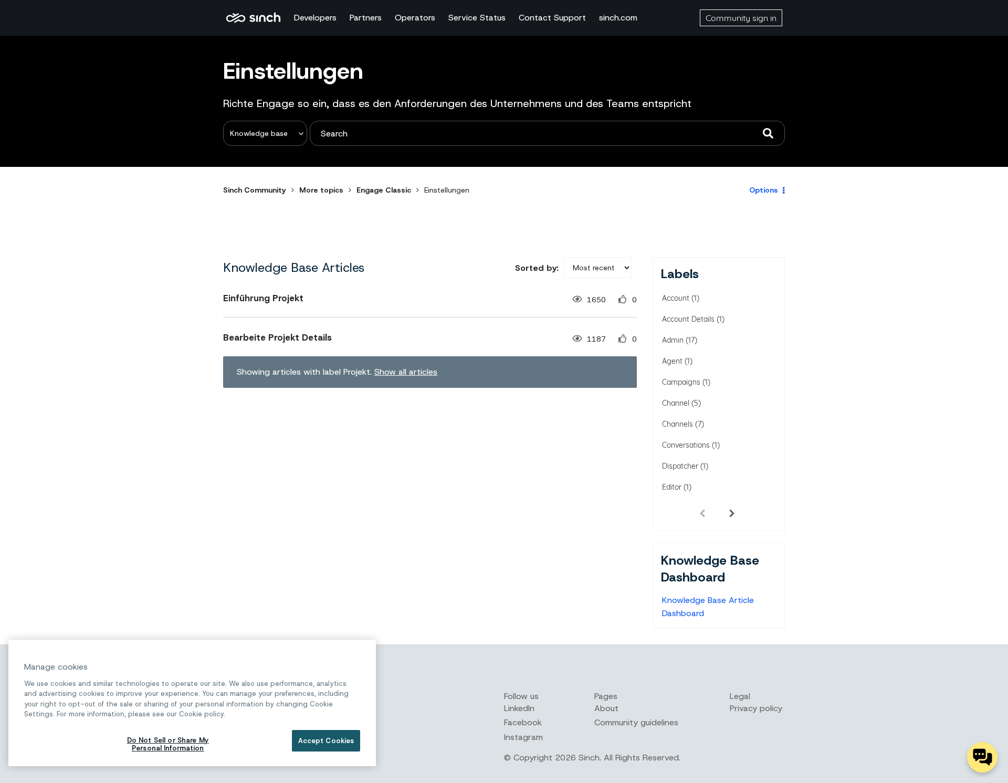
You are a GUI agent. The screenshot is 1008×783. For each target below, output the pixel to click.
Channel (675, 403)
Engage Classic (383, 190)
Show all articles (405, 371)
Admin (673, 340)
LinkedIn (519, 708)
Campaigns (681, 382)
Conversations (686, 445)
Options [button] (763, 190)
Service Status (477, 17)
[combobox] (547, 133)
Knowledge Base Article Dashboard (708, 607)
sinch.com (618, 17)
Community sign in (741, 18)
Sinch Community (253, 17)
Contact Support (552, 17)
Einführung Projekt (263, 298)
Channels (677, 424)
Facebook (523, 722)
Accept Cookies (326, 740)
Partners (366, 17)
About (606, 708)
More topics (321, 190)
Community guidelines (636, 722)
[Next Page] (731, 512)
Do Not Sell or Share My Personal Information (168, 744)
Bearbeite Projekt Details (277, 337)
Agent (672, 361)
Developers (315, 17)
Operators (415, 17)
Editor (671, 487)
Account (675, 298)
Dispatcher (680, 466)
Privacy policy (756, 708)
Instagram (523, 737)
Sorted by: (537, 267)
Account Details (688, 319)
